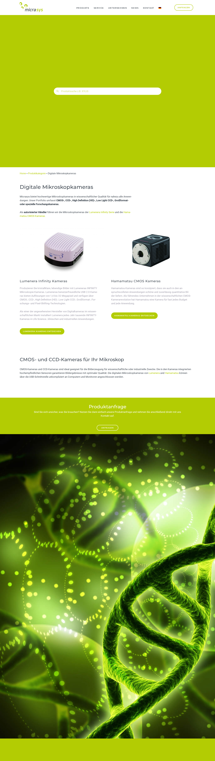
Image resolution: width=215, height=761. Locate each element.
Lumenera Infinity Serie (101, 212)
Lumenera (154, 373)
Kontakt (148, 8)
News (135, 8)
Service (99, 8)
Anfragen (107, 428)
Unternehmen (117, 8)
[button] (107, 427)
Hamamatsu (172, 373)
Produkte (82, 8)
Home (23, 173)
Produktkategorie (37, 173)
